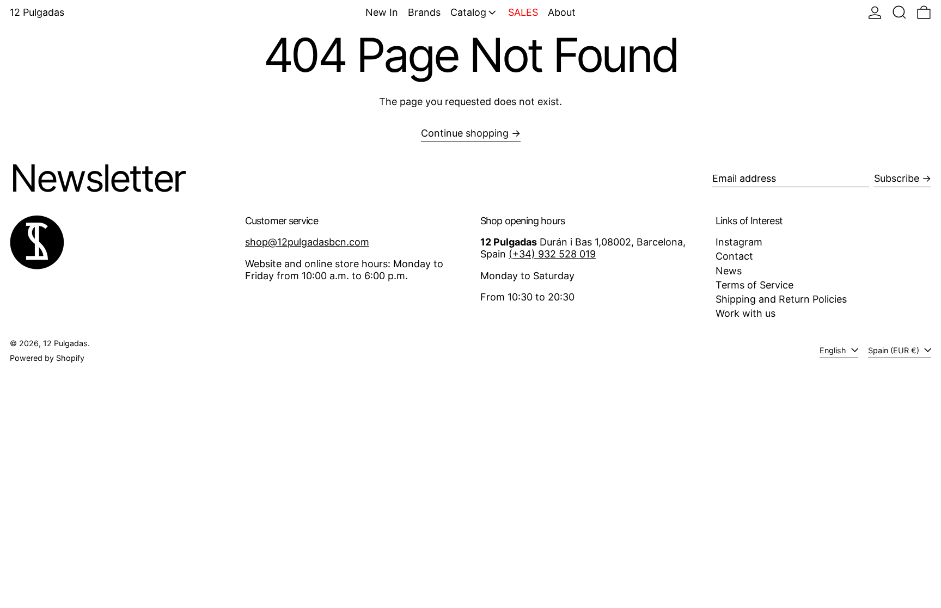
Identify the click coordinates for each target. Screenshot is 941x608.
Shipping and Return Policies (781, 299)
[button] (899, 12)
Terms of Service (754, 285)
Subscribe (896, 178)
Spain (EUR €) (894, 350)
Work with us (745, 313)
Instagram (739, 242)
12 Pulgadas (37, 12)
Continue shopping (465, 133)
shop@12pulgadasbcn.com (307, 242)
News (729, 271)
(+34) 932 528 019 (552, 254)
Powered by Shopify (47, 358)
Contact (734, 256)
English (834, 350)
